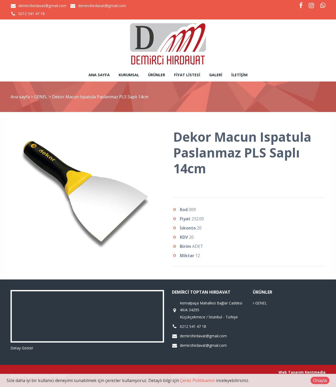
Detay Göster (21, 347)
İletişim (239, 74)
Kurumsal (129, 74)
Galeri (215, 74)
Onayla (320, 380)
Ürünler (156, 74)
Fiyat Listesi (187, 74)
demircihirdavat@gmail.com (42, 5)
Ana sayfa (99, 74)
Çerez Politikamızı (197, 380)
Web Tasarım (291, 372)
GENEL (41, 97)
